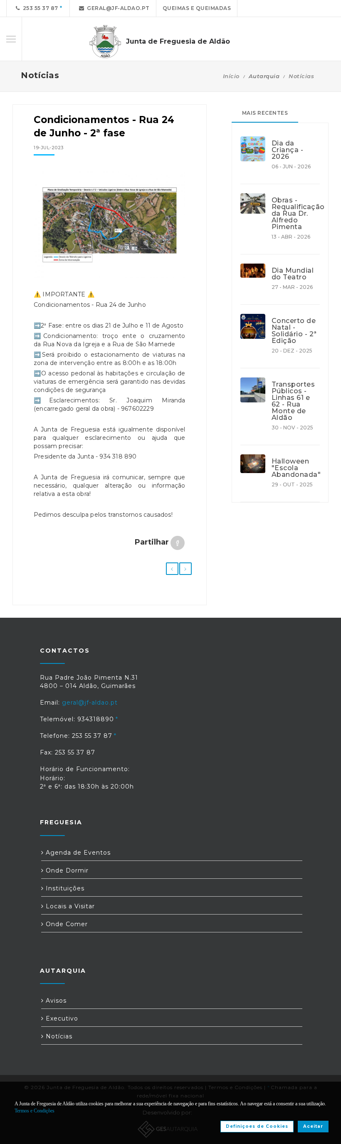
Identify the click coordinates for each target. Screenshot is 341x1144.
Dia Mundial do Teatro (293, 274)
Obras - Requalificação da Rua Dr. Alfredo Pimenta (296, 213)
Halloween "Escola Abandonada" (296, 468)
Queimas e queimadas (197, 8)
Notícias (301, 76)
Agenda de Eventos (77, 852)
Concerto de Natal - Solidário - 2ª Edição (294, 331)
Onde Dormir (66, 870)
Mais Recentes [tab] (265, 113)
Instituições (64, 888)
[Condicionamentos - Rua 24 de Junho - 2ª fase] (109, 224)
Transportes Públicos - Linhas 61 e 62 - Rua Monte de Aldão (293, 401)
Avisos (55, 1000)
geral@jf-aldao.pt (117, 8)
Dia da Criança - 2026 (288, 150)
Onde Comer (66, 924)
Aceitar (313, 1126)
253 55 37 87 (39, 8)
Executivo (61, 1018)
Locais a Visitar (69, 906)
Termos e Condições (34, 1111)
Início (231, 76)
